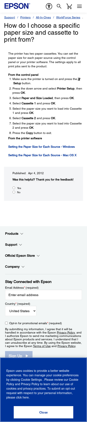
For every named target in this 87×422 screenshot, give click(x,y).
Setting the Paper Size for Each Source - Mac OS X (42, 155)
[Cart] (69, 6)
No (18, 192)
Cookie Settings (32, 379)
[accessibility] (49, 6)
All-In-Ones (43, 17)
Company (12, 267)
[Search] (59, 6)
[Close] (43, 412)
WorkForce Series (68, 17)
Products (11, 234)
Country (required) (17, 303)
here (26, 397)
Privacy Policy (66, 332)
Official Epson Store (20, 256)
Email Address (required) (22, 287)
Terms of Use (42, 346)
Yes (19, 188)
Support (9, 17)
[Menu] (79, 6)
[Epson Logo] (17, 6)
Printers (25, 17)
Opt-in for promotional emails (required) (35, 323)
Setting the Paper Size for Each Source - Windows (41, 146)
